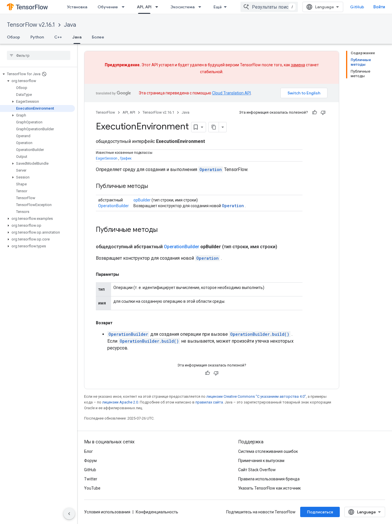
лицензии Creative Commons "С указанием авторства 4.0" (256, 396)
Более (98, 37)
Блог (88, 451)
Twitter (90, 479)
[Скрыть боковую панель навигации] (69, 513)
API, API (144, 6)
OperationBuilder (113, 205)
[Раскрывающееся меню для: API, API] (158, 7)
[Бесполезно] (323, 112)
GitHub (357, 6)
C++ (58, 37)
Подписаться (320, 512)
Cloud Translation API (231, 93)
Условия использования (107, 512)
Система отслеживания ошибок (268, 451)
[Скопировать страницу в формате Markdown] (214, 127)
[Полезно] (314, 112)
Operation (210, 169)
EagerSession (106, 158)
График (125, 158)
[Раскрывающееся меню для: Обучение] (125, 7)
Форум (90, 460)
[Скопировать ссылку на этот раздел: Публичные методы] (154, 186)
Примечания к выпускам (261, 460)
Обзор (13, 37)
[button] (37, 74)
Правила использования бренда (269, 479)
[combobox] (269, 7)
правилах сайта (209, 402)
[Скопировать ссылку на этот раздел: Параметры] (125, 274)
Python (37, 37)
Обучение (108, 6)
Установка (77, 6)
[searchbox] (38, 55)
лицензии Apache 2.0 (120, 402)
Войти (379, 7)
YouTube (92, 488)
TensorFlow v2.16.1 (31, 24)
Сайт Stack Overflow (257, 469)
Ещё (218, 6)
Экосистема (182, 6)
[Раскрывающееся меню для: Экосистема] (201, 7)
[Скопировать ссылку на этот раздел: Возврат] (118, 322)
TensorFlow (105, 112)
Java (70, 24)
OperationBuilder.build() (259, 334)
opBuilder (142, 200)
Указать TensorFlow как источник (269, 488)
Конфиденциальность (157, 512)
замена (298, 65)
